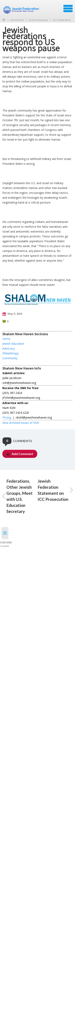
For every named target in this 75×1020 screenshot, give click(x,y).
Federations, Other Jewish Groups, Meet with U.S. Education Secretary (19, 496)
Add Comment (22, 454)
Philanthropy (10, 353)
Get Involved (17, 19)
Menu (68, 8)
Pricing (6, 417)
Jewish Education (13, 344)
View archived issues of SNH (20, 423)
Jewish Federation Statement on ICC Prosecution (53, 490)
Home (3, 20)
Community (9, 358)
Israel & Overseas (38, 19)
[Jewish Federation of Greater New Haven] (21, 10)
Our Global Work (62, 19)
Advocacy (8, 348)
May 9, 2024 (14, 313)
